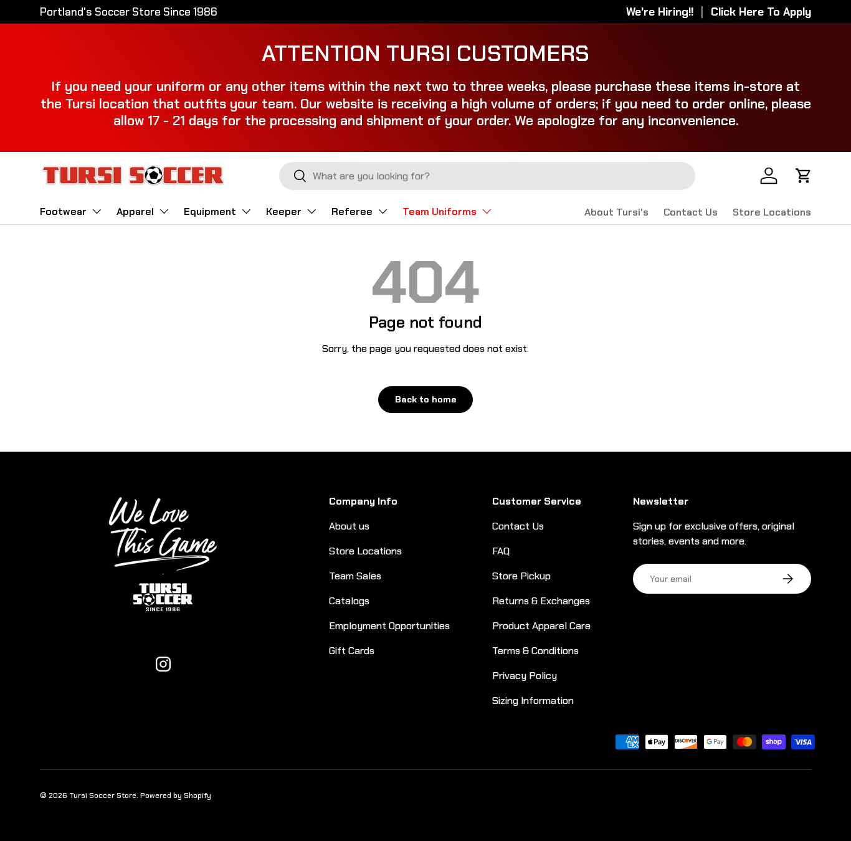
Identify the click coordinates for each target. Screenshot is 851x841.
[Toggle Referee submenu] (382, 211)
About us (349, 526)
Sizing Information (533, 700)
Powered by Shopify (175, 796)
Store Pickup (521, 575)
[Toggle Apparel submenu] (163, 211)
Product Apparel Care (541, 625)
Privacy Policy (524, 675)
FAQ (501, 551)
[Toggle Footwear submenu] (96, 211)
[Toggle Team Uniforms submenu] (486, 211)
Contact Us (690, 212)
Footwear (63, 211)
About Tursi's (616, 212)
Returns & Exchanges (541, 600)
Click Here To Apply (761, 12)
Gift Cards (351, 650)
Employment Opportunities (389, 625)
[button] (803, 175)
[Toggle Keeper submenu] (311, 211)
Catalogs (349, 600)
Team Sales (355, 575)
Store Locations (772, 212)
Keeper (284, 211)
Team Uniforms (439, 211)
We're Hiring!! (659, 12)
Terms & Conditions (535, 650)
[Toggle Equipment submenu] (246, 211)
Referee (352, 211)
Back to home (425, 399)
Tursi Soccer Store (102, 796)
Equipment (210, 211)
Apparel (135, 211)
